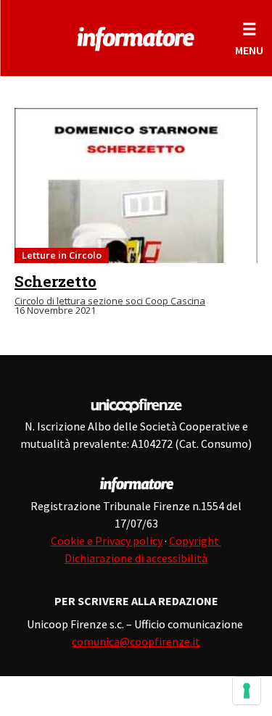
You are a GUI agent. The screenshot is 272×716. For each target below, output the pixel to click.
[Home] (136, 36)
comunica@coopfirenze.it (136, 641)
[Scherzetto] (136, 185)
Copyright (195, 540)
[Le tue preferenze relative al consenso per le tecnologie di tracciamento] (246, 690)
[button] (249, 38)
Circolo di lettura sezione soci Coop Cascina (110, 300)
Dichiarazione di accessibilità (136, 558)
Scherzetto (55, 281)
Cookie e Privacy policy (106, 540)
